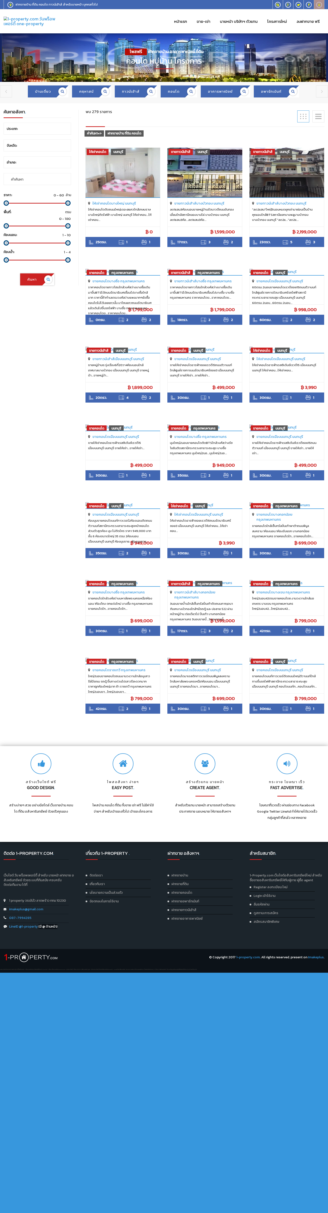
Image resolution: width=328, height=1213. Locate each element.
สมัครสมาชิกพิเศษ (266, 921)
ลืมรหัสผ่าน (261, 904)
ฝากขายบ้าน (179, 875)
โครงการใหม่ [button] (277, 21)
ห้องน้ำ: (9, 251)
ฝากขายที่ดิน (179, 884)
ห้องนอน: (10, 234)
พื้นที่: (7, 212)
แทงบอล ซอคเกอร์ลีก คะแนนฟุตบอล (135, 969)
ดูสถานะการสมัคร (266, 913)
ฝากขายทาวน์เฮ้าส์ (183, 909)
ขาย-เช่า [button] (203, 21)
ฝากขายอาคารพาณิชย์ (187, 918)
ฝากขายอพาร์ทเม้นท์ (185, 901)
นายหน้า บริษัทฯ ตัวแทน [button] (239, 21)
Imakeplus (316, 957)
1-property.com (248, 957)
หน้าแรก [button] (180, 21)
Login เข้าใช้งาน (264, 895)
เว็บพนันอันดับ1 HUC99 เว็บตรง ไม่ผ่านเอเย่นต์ (155, 969)
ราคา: (8, 195)
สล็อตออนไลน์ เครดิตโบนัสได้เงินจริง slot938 (36, 969)
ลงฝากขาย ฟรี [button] (308, 21)
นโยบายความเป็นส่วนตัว (106, 892)
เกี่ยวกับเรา (97, 884)
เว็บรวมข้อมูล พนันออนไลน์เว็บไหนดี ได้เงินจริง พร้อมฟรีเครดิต (182, 969)
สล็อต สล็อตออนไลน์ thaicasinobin (57, 969)
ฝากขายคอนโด (181, 892)
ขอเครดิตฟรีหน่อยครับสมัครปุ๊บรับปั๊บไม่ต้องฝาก (12, 969)
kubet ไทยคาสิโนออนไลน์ (119, 969)
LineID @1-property (23, 926)
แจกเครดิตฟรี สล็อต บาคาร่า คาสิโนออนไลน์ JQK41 (78, 969)
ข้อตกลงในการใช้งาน (104, 901)
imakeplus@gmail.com (26, 909)
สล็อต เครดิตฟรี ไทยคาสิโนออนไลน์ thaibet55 (102, 969)
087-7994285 (20, 917)
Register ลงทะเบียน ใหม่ (270, 887)
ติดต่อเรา (96, 875)
